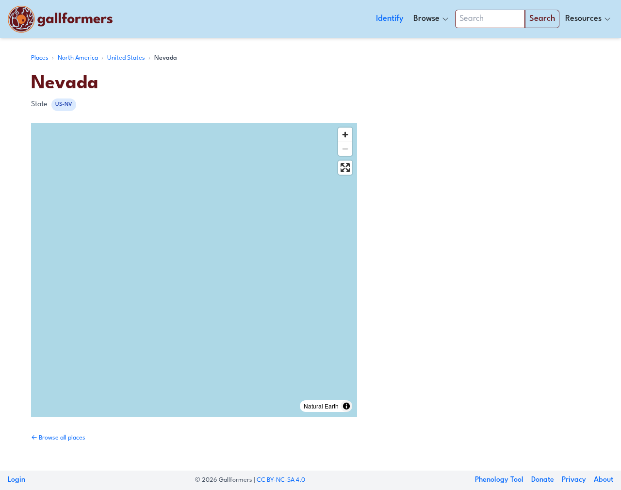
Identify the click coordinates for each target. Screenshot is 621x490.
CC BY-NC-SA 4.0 (281, 480)
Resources (583, 19)
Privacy (574, 480)
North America (78, 58)
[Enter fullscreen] (345, 168)
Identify (390, 19)
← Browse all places (58, 438)
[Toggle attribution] (346, 406)
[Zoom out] (345, 149)
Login (16, 480)
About (603, 480)
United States (127, 58)
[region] (194, 270)
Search (542, 19)
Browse (426, 19)
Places (40, 58)
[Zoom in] (345, 135)
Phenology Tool (499, 480)
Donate (542, 480)
